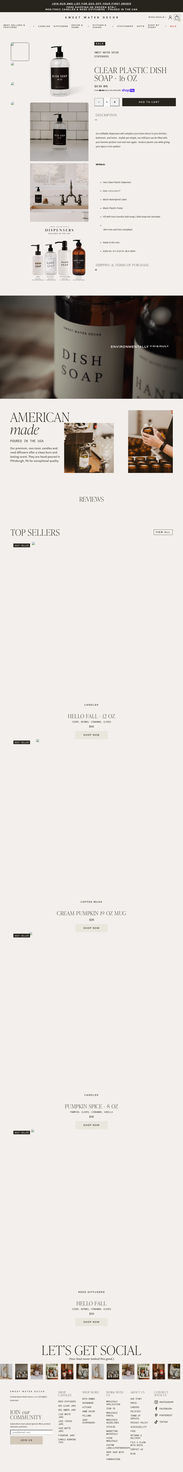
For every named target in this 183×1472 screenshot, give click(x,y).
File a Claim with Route (138, 1443)
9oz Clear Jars (67, 1405)
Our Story (136, 1398)
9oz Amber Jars (67, 1410)
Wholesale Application (113, 1403)
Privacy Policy (139, 1422)
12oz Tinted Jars (65, 1422)
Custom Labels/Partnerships (115, 1446)
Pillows (86, 1415)
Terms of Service (136, 1417)
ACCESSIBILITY (138, 1427)
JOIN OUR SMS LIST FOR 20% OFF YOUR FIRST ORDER (91, 4)
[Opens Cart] (177, 17)
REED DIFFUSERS (67, 1401)
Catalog (110, 1426)
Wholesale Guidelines (112, 1421)
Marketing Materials (112, 1432)
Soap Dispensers (88, 1421)
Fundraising (113, 1459)
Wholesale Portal (112, 1414)
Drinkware (88, 1403)
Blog (132, 1453)
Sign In (110, 1408)
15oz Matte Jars (65, 1429)
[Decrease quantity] (99, 102)
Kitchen (86, 1407)
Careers (134, 1407)
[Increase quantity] (114, 102)
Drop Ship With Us (115, 1453)
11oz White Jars (65, 1415)
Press (133, 1403)
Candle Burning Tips (67, 1441)
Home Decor (88, 1411)
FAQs (132, 1431)
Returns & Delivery (136, 1436)
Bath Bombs (88, 1398)
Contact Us (136, 1449)
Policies (135, 1411)
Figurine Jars (66, 1435)
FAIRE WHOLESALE (112, 1439)
